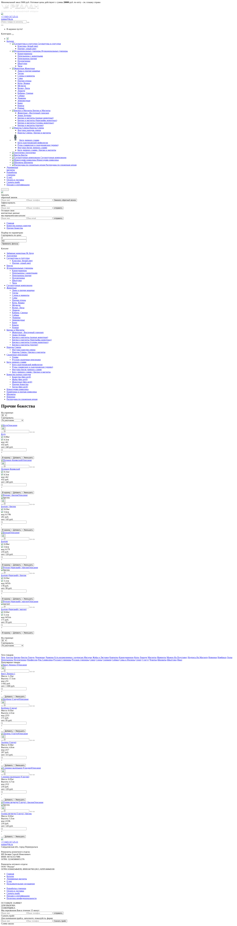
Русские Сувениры (62, 660)
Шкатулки (22, 63)
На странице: (7, 413)
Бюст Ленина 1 (8, 673)
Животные (30, 68)
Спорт (139, 660)
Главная (10, 223)
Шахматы (28, 162)
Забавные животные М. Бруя (20, 253)
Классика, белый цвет (28, 46)
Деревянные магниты (17, 879)
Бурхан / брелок (8, 506)
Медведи (22, 86)
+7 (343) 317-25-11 (9, 16)
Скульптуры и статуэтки (49, 43)
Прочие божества (15, 228)
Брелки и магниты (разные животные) (35, 118)
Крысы (21, 105)
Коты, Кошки (24, 83)
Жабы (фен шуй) (20, 379)
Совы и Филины (127, 660)
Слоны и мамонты (26, 76)
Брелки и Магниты (41, 110)
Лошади (21, 91)
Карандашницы (25, 53)
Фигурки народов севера (29, 130)
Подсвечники (24, 61)
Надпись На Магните (198, 657)
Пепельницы (7, 660)
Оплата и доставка (15, 891)
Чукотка (153, 660)
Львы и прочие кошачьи (29, 71)
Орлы (229, 657)
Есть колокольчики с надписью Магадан (73, 657)
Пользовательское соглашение (21, 884)
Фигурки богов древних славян (32, 147)
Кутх (3, 434)
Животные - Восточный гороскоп (33, 113)
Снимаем (107, 660)
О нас (9, 881)
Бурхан (4, 541)
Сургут (145, 660)
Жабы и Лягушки (101, 657)
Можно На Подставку (177, 657)
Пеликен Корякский (10, 469)
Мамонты (161, 657)
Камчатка (113, 657)
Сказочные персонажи (17, 354)
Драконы (22, 98)
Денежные (40, 657)
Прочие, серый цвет (27, 48)
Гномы (15, 357)
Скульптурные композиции (53, 157)
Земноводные (24, 100)
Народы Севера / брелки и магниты (34, 133)
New (3, 657)
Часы (20, 66)
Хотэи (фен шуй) (20, 387)
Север (92, 660)
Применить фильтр (10, 244)
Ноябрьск (222, 657)
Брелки (17, 657)
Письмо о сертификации (18, 896)
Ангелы (9, 657)
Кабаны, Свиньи (25, 93)
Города (31, 657)
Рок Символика (45, 660)
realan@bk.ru (7, 19)
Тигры (21, 73)
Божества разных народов (19, 225)
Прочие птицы (24, 81)
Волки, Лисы (24, 88)
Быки (20, 103)
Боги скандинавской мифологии (33, 142)
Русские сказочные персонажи (26, 359)
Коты (136, 657)
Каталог (10, 876)
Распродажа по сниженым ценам (61, 165)
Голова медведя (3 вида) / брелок (16, 813)
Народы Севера (36, 128)
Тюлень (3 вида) (8, 742)
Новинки (11, 397)
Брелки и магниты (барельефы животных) (37, 120)
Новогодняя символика (48, 160)
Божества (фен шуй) (21, 377)
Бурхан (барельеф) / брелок (13, 575)
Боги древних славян (29, 140)
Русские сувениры (80, 660)
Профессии (32, 660)
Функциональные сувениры (54, 51)
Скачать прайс (60, 921)
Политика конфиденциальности (22, 898)
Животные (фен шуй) (22, 382)
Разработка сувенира (16, 888)
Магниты (152, 657)
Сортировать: (7, 418)
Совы (20, 78)
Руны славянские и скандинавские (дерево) (38, 145)
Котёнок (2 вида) (9, 708)
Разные (21, 108)
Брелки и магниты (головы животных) (36, 123)
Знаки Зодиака (24, 115)
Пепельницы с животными (30, 56)
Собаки (21, 95)
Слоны (99, 660)
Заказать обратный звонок (65, 200)
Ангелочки (30, 152)
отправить (58, 208)
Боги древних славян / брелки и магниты (37, 150)
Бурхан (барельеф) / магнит (14, 609)
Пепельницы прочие (27, 58)
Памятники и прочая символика (22, 392)
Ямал (179, 660)
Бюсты (24, 155)
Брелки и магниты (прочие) (30, 125)
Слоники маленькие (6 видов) (15, 777)
